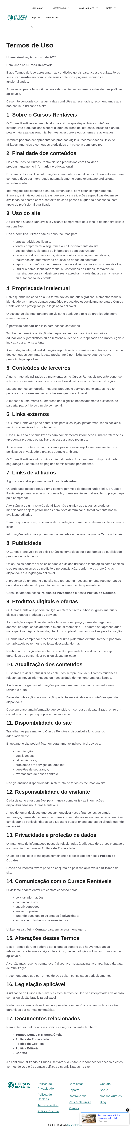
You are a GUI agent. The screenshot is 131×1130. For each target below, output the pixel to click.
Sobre (104, 1090)
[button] (32, 27)
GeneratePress (75, 1125)
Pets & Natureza (85, 8)
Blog (103, 1102)
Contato (105, 1084)
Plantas (108, 8)
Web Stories (52, 17)
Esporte (35, 17)
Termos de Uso (48, 1105)
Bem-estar (36, 8)
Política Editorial (48, 1111)
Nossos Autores (111, 1096)
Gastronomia (59, 8)
